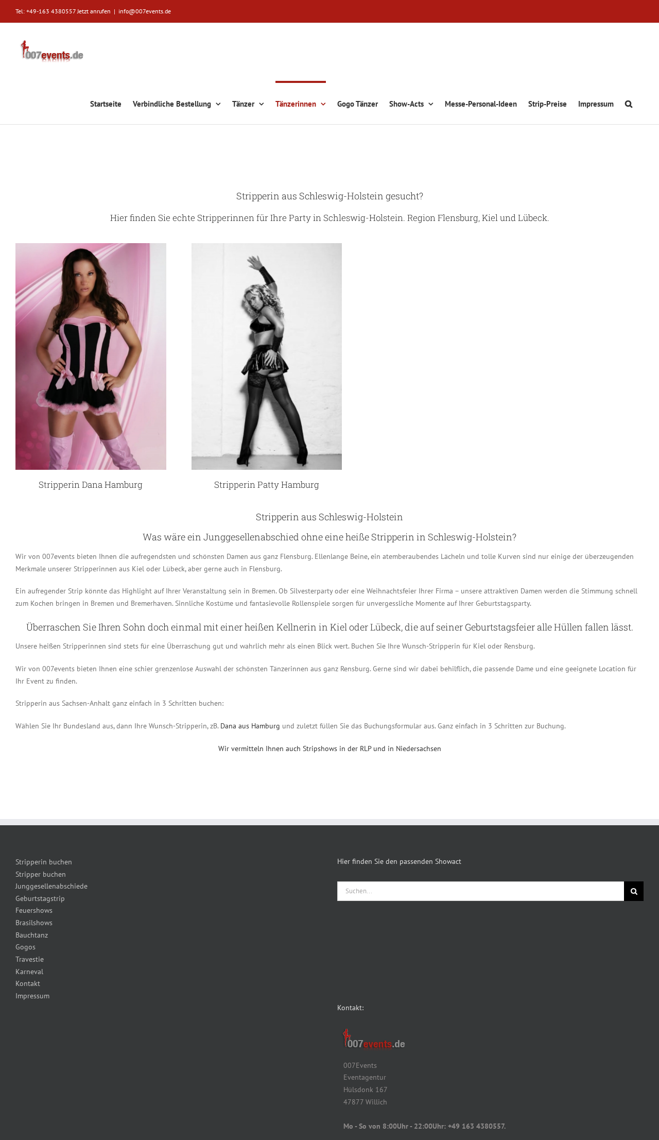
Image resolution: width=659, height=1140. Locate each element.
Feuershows (34, 910)
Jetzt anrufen (94, 11)
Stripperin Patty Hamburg (266, 484)
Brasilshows (34, 922)
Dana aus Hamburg (251, 725)
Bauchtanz (31, 935)
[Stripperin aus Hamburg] (267, 246)
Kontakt (27, 983)
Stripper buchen (40, 874)
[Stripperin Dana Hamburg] (90, 246)
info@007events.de (144, 11)
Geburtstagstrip (40, 898)
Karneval (29, 971)
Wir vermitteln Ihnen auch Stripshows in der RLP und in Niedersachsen (329, 748)
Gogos (25, 946)
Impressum (32, 995)
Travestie (29, 959)
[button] (628, 102)
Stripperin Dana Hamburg (91, 484)
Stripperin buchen (43, 861)
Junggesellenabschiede (51, 886)
